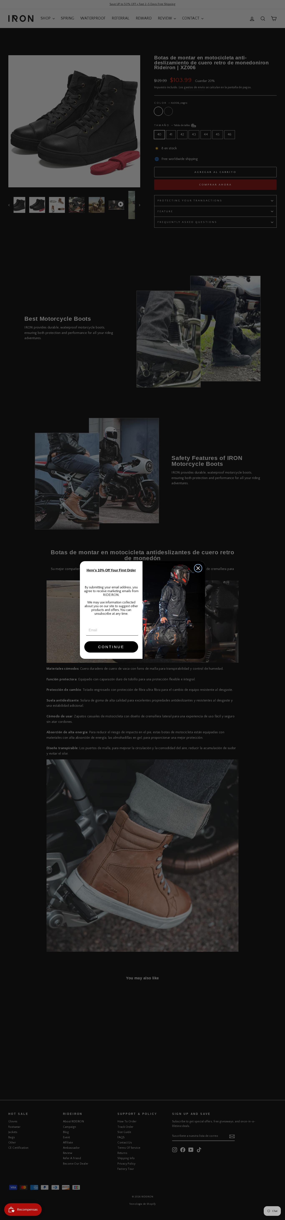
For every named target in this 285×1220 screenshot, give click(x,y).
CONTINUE (111, 647)
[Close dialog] (198, 568)
